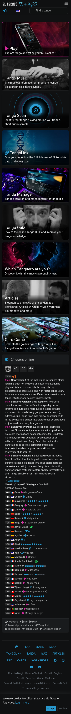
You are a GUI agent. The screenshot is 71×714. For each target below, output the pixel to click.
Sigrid (17, 583)
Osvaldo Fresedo (25, 678)
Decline (63, 708)
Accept (51, 708)
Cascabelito (32, 608)
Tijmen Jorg (21, 587)
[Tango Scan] (24, 496)
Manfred (19, 557)
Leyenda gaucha (39, 600)
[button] (18, 11)
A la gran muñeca (32, 492)
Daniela (18, 565)
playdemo (19, 501)
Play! (8, 380)
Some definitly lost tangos (17, 683)
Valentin (19, 604)
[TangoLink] (30, 548)
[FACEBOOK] (55, 660)
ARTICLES (59, 653)
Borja (17, 513)
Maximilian (20, 548)
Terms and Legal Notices (35, 688)
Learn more (22, 702)
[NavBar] (66, 3)
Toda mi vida (32, 583)
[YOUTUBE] (31, 667)
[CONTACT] (40, 667)
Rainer (18, 518)
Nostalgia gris (33, 509)
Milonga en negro (33, 613)
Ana (16, 539)
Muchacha (33, 570)
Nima (17, 613)
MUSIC (40, 646)
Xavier (18, 591)
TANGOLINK (13, 653)
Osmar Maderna (46, 678)
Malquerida (33, 518)
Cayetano (19, 600)
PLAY (26, 646)
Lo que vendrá (39, 548)
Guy (16, 492)
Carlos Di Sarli (60, 683)
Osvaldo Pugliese (53, 673)
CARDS (21, 660)
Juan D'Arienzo (42, 683)
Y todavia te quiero (34, 522)
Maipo (29, 496)
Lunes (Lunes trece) (36, 591)
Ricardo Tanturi (33, 673)
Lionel (18, 509)
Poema (31, 535)
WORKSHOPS (40, 660)
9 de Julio (31, 578)
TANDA (31, 653)
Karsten (18, 531)
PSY (9, 660)
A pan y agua (40, 587)
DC (23, 368)
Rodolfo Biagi (15, 673)
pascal (18, 608)
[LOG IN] (4, 11)
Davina (18, 574)
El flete (31, 604)
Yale (16, 552)
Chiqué (32, 557)
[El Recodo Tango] (16, 646)
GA (31, 368)
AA (15, 368)
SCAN (52, 646)
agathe (18, 535)
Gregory (18, 505)
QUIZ (44, 653)
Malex (17, 596)
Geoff (17, 496)
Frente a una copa (37, 505)
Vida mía (29, 552)
